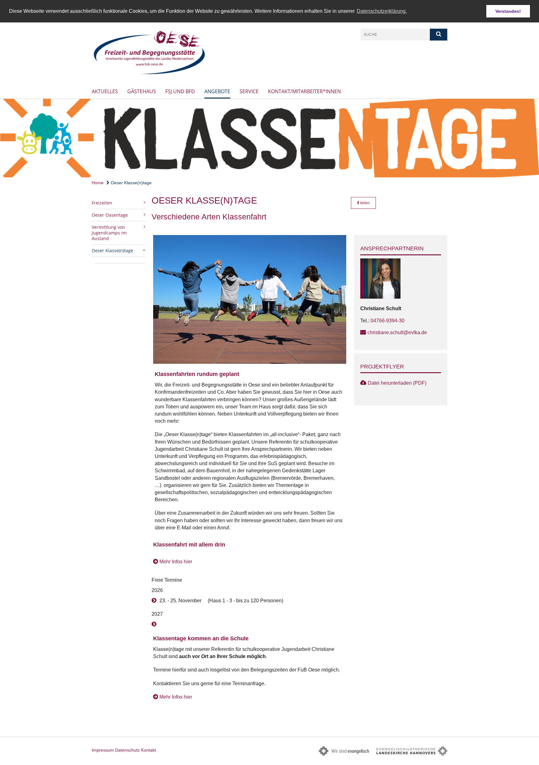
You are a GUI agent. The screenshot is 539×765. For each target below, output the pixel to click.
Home (98, 182)
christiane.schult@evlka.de (397, 332)
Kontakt (148, 750)
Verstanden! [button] (508, 11)
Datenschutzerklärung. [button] (382, 11)
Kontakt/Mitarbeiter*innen (304, 91)
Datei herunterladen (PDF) (397, 383)
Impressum (103, 750)
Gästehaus (141, 91)
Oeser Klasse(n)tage (130, 182)
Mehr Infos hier (175, 561)
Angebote (217, 91)
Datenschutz (127, 750)
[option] (269, 138)
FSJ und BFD (180, 91)
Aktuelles (105, 91)
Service (249, 91)
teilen (364, 203)
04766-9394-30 (388, 320)
